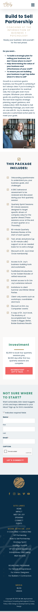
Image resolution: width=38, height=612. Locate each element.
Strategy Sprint (19, 542)
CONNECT (19, 520)
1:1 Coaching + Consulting (19, 532)
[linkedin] (19, 494)
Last (4, 433)
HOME (19, 508)
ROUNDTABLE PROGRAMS (19, 565)
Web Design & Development (18, 604)
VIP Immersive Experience (20, 549)
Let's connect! (15, 460)
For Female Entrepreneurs (20, 569)
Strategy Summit (20, 545)
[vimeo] (24, 494)
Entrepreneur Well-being (19, 552)
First (4, 425)
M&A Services (20, 556)
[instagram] (14, 494)
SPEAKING (19, 517)
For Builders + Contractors (20, 576)
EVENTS (19, 523)
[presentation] (18, 451)
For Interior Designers (20, 572)
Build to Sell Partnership (20, 539)
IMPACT (19, 511)
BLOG (19, 588)
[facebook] (9, 494)
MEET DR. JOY (19, 514)
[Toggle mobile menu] (33, 5)
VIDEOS (19, 591)
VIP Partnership (20, 535)
